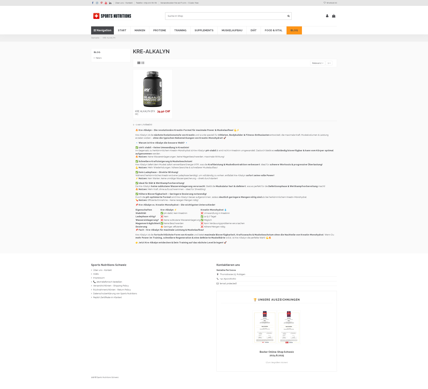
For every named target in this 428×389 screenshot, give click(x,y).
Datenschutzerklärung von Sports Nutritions (115, 293)
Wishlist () (331, 3)
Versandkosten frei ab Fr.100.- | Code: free (179, 3)
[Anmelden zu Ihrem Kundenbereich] (327, 16)
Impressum (99, 278)
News (98, 58)
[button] (122, 30)
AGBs (96, 274)
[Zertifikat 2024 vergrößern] (289, 327)
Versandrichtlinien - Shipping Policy (111, 285)
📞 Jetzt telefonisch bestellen (107, 282)
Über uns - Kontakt (124, 3)
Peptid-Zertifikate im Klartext (107, 297)
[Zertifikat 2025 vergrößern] (265, 327)
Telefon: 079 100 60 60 (146, 3)
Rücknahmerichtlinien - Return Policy (112, 289)
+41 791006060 (228, 279)
